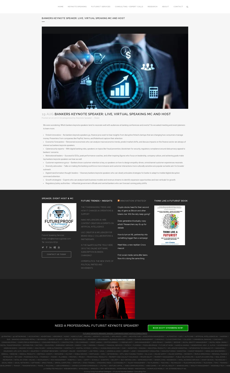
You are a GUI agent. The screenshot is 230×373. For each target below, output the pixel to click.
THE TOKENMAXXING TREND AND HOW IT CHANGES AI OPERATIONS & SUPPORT (97, 210)
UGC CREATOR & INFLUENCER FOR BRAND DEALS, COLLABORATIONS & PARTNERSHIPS (97, 235)
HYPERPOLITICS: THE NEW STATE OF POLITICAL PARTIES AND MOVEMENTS (97, 264)
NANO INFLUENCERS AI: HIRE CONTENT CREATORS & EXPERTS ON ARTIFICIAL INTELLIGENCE (97, 223)
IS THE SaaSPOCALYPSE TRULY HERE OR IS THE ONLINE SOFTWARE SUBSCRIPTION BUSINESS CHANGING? (97, 250)
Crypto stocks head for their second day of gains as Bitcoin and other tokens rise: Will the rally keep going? (134, 210)
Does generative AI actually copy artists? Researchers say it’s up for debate (132, 224)
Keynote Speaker (84, 118)
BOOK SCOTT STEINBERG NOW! (168, 328)
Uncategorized (66, 118)
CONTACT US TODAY (56, 254)
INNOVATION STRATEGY (133, 201)
